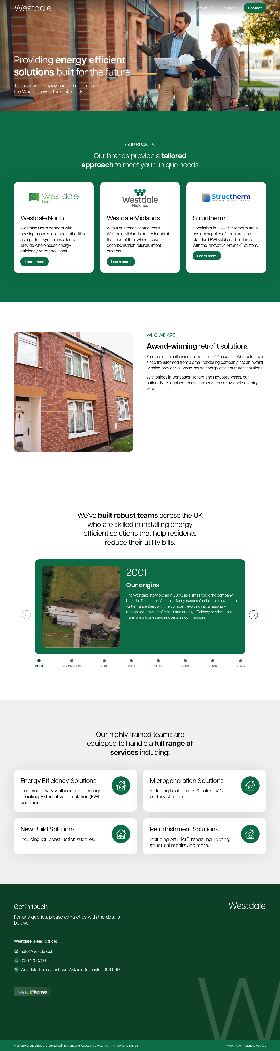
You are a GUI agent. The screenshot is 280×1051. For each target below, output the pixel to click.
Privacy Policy (233, 1045)
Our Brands (228, 8)
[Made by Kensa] (32, 991)
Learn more (34, 261)
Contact (255, 7)
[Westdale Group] (33, 8)
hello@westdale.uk (36, 951)
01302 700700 (33, 960)
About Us (204, 8)
